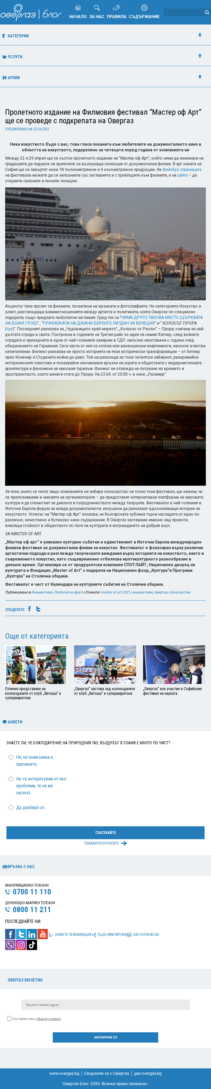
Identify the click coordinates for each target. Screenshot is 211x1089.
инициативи (142, 592)
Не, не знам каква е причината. (34, 760)
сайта (182, 175)
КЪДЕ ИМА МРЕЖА (112, 935)
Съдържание (144, 16)
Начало (78, 16)
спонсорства (179, 592)
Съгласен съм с (36, 1019)
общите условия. (49, 1019)
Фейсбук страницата (181, 169)
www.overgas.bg (64, 1073)
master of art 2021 (115, 592)
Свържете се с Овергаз (106, 1073)
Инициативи (41, 592)
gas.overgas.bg (146, 935)
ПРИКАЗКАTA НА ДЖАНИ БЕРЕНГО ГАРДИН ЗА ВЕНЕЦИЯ (99, 323)
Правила (116, 16)
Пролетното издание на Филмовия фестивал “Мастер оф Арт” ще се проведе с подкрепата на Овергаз (103, 116)
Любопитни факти (69, 592)
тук (9, 328)
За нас (96, 16)
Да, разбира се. (30, 807)
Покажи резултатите (101, 843)
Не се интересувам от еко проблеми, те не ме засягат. (41, 785)
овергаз (160, 592)
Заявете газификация (73, 935)
